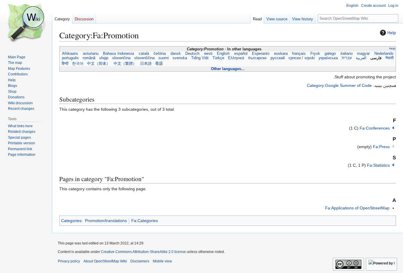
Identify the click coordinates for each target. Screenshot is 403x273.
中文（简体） (98, 64)
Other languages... (228, 69)
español (241, 54)
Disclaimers (139, 261)
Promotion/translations (106, 220)
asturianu (90, 54)
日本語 (146, 64)
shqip (103, 58)
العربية (361, 58)
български (257, 58)
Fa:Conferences (375, 128)
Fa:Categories (144, 220)
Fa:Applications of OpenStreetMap (357, 208)
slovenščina (144, 58)
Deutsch (192, 54)
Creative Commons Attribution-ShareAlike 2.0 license (143, 252)
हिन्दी (65, 64)
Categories (71, 220)
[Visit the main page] (26, 23)
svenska (180, 58)
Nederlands (384, 54)
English (223, 54)
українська (328, 58)
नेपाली (389, 58)
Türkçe (218, 58)
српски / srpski (301, 58)
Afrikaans (70, 54)
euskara (281, 54)
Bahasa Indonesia (118, 54)
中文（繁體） (125, 64)
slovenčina (121, 58)
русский (277, 58)
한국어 (78, 64)
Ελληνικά (236, 58)
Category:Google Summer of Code (339, 85)
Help (391, 32)
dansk (175, 54)
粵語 (159, 64)
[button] (393, 128)
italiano (346, 54)
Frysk (315, 54)
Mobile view (162, 261)
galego (330, 54)
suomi (163, 58)
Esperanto (260, 54)
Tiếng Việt (200, 58)
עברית (346, 58)
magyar (363, 54)
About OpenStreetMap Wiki (105, 261)
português (70, 58)
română (88, 58)
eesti (208, 54)
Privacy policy (69, 261)
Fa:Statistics (378, 165)
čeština (159, 54)
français (299, 54)
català (143, 54)
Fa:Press (381, 146)
